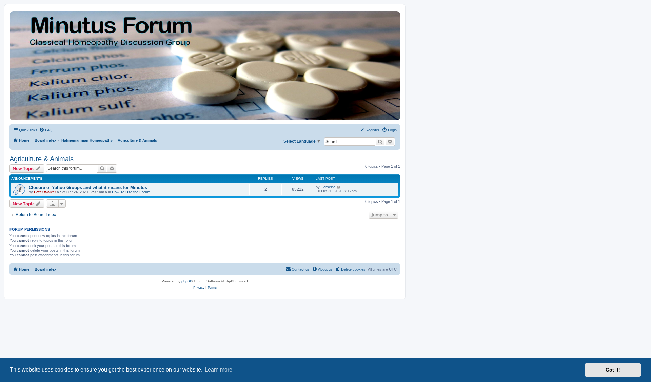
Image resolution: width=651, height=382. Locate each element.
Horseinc (328, 187)
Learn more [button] (218, 370)
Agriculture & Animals (41, 159)
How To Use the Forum (131, 192)
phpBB (186, 281)
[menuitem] (46, 130)
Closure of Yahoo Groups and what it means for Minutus (88, 187)
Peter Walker (45, 192)
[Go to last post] (339, 187)
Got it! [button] (613, 370)
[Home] (204, 65)
